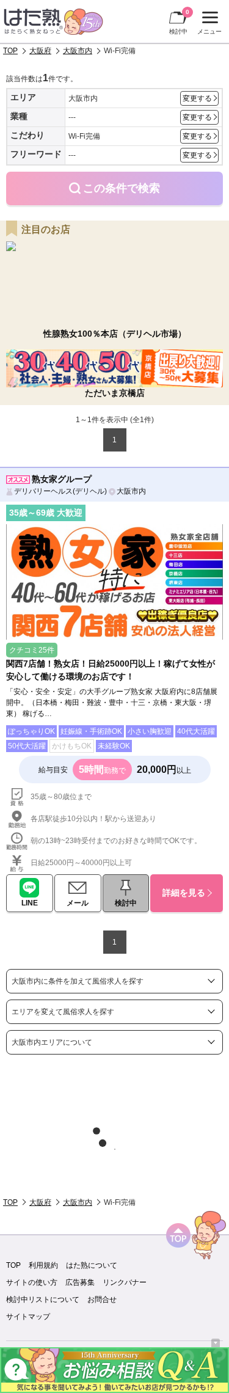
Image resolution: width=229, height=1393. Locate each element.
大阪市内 (77, 50)
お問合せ (102, 1299)
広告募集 (80, 1282)
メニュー (208, 24)
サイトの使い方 (31, 1282)
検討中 (179, 22)
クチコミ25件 (31, 650)
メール (78, 903)
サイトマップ (28, 1316)
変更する (197, 98)
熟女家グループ (62, 479)
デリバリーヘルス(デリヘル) (60, 491)
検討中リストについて (42, 1299)
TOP (10, 50)
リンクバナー (125, 1282)
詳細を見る (183, 893)
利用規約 (43, 1265)
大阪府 (40, 50)
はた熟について (91, 1265)
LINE (29, 903)
